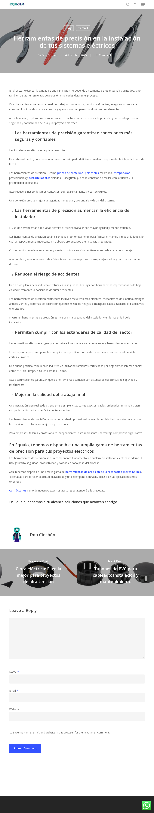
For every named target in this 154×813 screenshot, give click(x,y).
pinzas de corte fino (70, 173)
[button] (143, 4)
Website (14, 709)
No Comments (103, 55)
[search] (127, 4)
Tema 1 (83, 28)
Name (14, 672)
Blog (69, 28)
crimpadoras (121, 173)
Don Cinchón (49, 55)
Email (13, 690)
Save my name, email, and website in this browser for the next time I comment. (61, 732)
